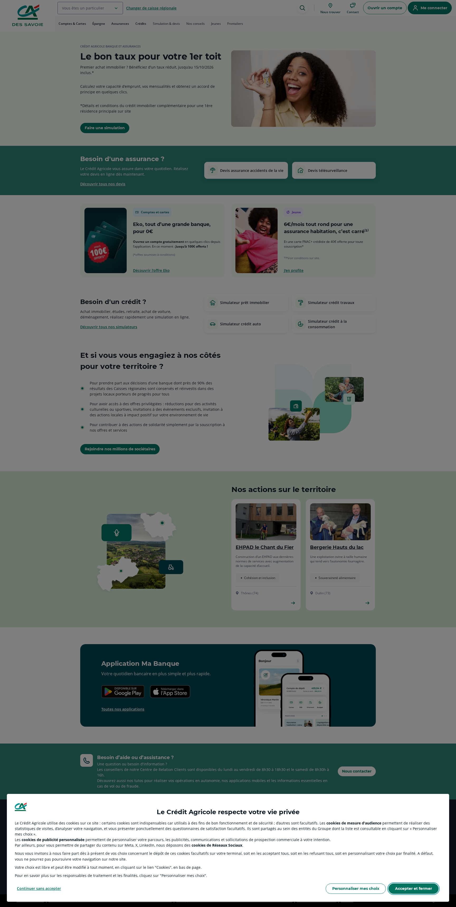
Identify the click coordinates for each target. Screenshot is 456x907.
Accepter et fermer (413, 888)
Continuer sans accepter (39, 888)
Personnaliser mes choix (355, 888)
